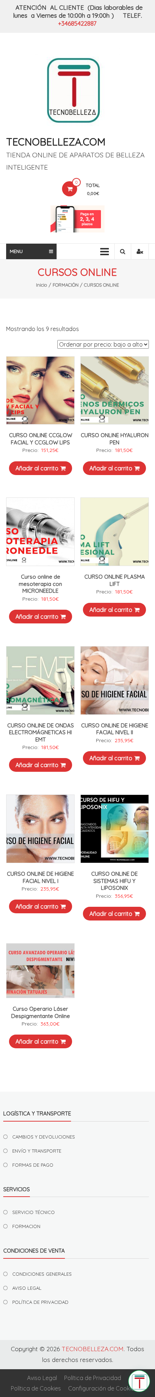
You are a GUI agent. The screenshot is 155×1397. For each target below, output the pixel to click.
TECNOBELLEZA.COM (56, 141)
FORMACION (26, 1226)
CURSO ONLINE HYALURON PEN (115, 439)
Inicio (41, 285)
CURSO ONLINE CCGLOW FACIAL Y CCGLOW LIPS (40, 439)
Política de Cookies (36, 1388)
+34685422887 (77, 23)
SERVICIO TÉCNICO (33, 1212)
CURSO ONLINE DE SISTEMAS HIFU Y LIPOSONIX (114, 880)
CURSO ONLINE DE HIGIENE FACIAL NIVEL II (114, 729)
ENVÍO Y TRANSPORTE (36, 1151)
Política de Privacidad (92, 1377)
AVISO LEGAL (26, 1288)
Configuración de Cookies (102, 1388)
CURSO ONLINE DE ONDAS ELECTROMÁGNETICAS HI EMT (40, 732)
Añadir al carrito (36, 468)
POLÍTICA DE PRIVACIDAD (40, 1302)
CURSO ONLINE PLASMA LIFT (114, 580)
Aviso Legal (42, 1377)
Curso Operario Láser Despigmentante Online (40, 1012)
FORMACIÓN (66, 285)
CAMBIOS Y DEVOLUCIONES (43, 1137)
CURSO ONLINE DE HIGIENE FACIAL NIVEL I (40, 877)
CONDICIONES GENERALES (42, 1274)
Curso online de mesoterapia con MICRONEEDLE (40, 583)
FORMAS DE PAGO (32, 1165)
